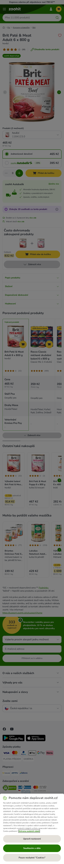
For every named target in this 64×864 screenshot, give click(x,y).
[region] (32, 829)
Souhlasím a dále (32, 848)
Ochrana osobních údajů (29, 831)
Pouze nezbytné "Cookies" (32, 857)
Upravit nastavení (32, 838)
